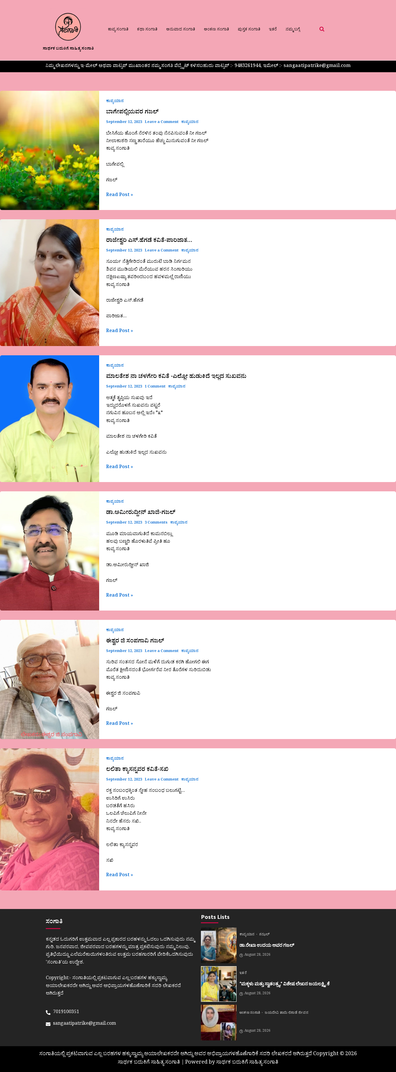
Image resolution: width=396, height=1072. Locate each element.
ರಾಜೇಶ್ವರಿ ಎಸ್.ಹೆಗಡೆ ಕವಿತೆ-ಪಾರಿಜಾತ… (149, 241)
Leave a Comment (162, 122)
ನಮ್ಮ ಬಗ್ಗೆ (293, 30)
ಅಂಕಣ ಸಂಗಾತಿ (216, 30)
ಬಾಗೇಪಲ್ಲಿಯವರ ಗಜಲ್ (132, 112)
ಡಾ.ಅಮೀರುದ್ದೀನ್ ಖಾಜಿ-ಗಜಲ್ (140, 513)
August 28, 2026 (257, 955)
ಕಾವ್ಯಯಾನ (115, 101)
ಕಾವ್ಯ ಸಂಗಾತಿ (118, 30)
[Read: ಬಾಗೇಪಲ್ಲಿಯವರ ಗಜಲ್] (49, 150)
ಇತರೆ (273, 30)
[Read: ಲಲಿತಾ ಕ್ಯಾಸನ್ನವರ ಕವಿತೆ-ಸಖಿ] (49, 819)
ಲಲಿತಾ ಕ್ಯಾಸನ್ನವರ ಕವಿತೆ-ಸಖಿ (137, 770)
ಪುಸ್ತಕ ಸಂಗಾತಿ (249, 30)
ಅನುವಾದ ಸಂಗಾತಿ (180, 30)
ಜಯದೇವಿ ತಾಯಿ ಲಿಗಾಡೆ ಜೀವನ (286, 1013)
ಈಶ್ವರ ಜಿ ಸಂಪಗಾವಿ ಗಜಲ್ (135, 642)
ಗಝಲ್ (264, 935)
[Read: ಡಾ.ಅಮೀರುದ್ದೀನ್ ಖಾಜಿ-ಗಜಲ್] (49, 551)
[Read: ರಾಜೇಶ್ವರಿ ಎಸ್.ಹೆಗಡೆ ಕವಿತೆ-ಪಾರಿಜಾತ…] (49, 282)
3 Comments (156, 523)
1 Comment (155, 387)
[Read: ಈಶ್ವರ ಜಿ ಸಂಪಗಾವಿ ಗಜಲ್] (49, 679)
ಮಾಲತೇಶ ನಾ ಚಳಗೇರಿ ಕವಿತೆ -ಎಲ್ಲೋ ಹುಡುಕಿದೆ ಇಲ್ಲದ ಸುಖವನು (176, 377)
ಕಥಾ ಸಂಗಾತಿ (147, 30)
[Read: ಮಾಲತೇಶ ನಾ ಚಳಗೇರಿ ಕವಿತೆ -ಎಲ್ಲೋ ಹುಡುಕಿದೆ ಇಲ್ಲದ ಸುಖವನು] (49, 418)
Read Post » (119, 195)
